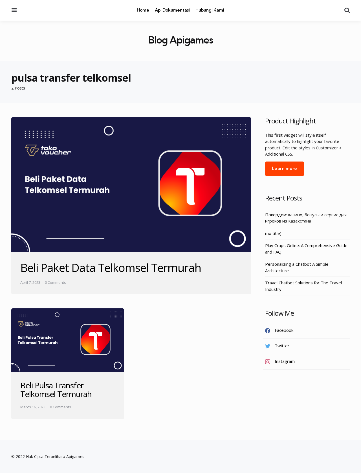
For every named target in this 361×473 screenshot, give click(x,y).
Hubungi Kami (209, 10)
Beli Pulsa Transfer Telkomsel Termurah (56, 389)
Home (143, 10)
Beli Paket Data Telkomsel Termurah (110, 267)
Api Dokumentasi (172, 10)
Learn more (284, 168)
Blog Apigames (180, 40)
